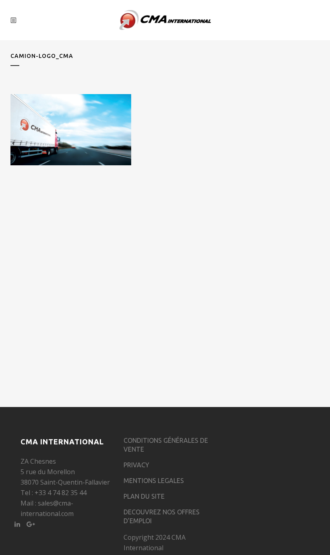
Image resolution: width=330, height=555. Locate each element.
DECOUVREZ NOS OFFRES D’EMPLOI (162, 516)
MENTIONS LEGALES (154, 480)
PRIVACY (136, 465)
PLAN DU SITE (144, 496)
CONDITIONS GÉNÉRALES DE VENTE (166, 445)
